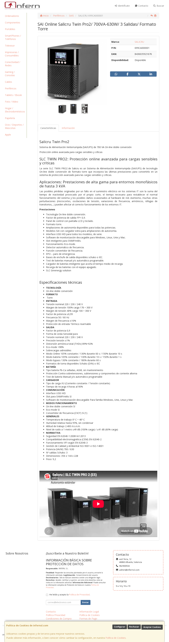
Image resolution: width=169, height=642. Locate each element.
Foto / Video (11, 101)
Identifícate (123, 5)
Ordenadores (12, 15)
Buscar (160, 5)
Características (48, 128)
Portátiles (10, 29)
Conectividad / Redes (12, 63)
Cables (8, 81)
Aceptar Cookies (152, 627)
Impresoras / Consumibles (12, 54)
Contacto (143, 5)
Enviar (85, 602)
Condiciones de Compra (58, 618)
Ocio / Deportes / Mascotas (14, 126)
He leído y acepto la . (69, 594)
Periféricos (10, 88)
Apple (8, 134)
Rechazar (134, 626)
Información (68, 128)
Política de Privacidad (79, 594)
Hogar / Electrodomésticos (15, 110)
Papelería (10, 118)
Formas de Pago (88, 618)
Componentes (12, 22)
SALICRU (139, 41)
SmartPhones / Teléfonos (13, 37)
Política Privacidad (55, 615)
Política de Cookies (115, 637)
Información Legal (89, 611)
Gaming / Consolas (10, 73)
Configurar (119, 626)
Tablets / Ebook (13, 95)
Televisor (10, 45)
